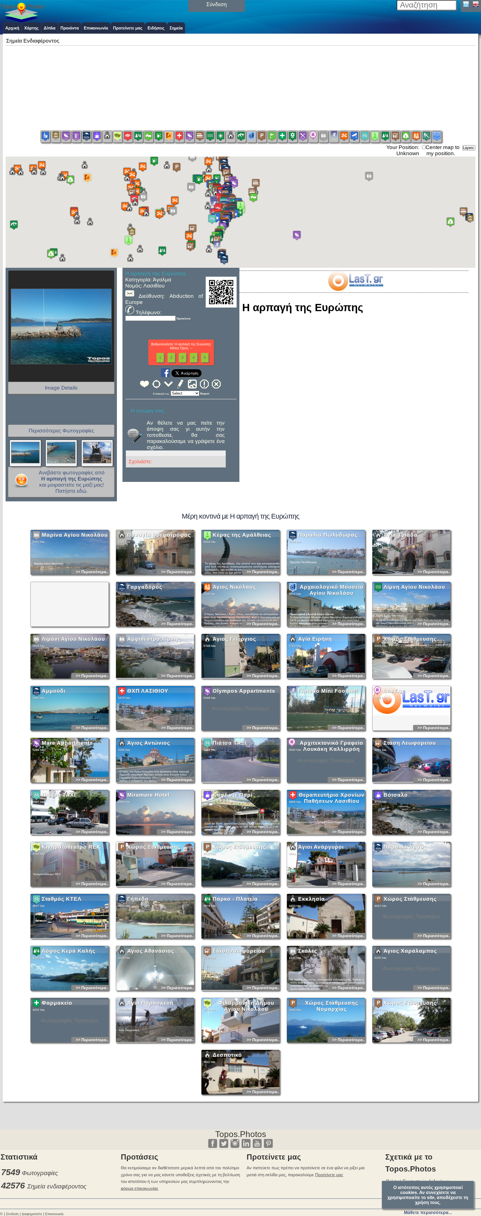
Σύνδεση (12, 1214)
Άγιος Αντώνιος (148, 743)
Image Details (61, 388)
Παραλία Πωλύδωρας (328, 535)
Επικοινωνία (96, 28)
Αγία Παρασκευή (150, 1003)
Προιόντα (69, 28)
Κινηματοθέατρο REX (71, 847)
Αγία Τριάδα (401, 535)
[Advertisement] (240, 86)
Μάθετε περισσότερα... (428, 1212)
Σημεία (176, 28)
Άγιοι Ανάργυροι (321, 847)
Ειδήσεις (156, 28)
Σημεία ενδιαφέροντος (57, 1186)
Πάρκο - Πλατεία (235, 899)
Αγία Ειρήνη (315, 639)
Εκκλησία (311, 899)
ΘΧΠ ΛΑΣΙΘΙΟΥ (147, 691)
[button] (240, 207)
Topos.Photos (240, 1134)
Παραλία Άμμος (405, 847)
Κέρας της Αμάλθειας (242, 535)
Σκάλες (307, 951)
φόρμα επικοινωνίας (139, 1188)
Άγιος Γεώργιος (234, 639)
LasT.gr (394, 691)
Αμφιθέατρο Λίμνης (154, 639)
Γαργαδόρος (144, 587)
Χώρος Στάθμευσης (410, 639)
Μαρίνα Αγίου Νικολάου (75, 535)
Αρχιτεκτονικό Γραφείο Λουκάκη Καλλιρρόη (331, 746)
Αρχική (12, 28)
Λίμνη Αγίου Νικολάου (414, 587)
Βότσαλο (396, 795)
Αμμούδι (53, 691)
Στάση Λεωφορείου (410, 743)
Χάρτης (31, 28)
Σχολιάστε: (140, 461)
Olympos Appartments (244, 691)
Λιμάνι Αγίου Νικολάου (73, 639)
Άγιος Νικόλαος (234, 587)
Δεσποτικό (227, 1055)
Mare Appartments (67, 743)
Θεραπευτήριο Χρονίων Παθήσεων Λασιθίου (332, 798)
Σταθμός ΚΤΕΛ (62, 899)
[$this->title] (355, 289)
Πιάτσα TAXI (59, 795)
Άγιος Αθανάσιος (150, 951)
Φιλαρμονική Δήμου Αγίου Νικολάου (246, 1006)
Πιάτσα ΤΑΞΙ (229, 743)
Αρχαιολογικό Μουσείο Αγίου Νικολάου (332, 590)
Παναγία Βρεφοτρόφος (159, 535)
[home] (22, 20)
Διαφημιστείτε (32, 1214)
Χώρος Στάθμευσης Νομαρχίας (331, 1006)
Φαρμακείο (57, 1003)
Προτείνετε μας (128, 28)
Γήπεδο (138, 899)
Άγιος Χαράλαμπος (410, 951)
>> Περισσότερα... (93, 571)
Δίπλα (49, 28)
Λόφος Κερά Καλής (68, 951)
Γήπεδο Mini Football (328, 691)
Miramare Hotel (148, 795)
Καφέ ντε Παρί (232, 795)
